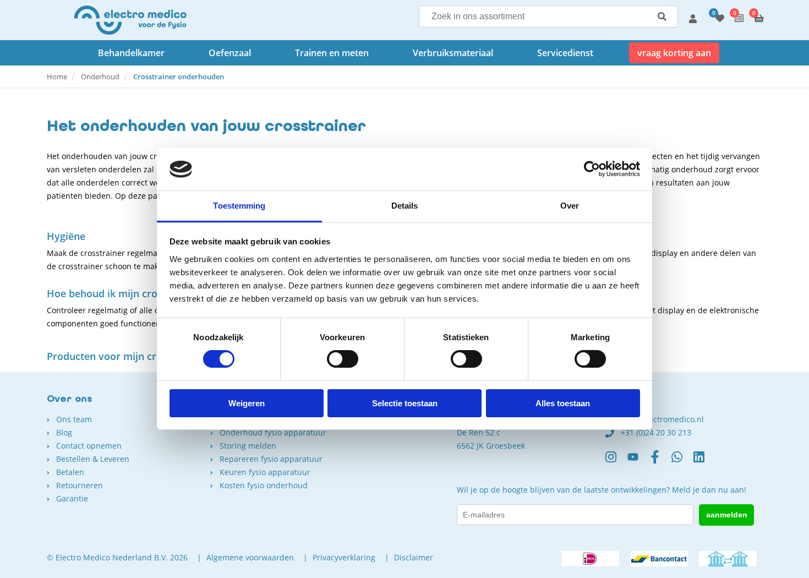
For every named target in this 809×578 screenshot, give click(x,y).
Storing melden (248, 445)
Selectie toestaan (405, 403)
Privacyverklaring (344, 557)
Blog (64, 432)
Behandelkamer (131, 53)
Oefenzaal (230, 53)
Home (57, 76)
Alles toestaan (562, 403)
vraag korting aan (674, 53)
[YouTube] (638, 461)
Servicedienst (565, 53)
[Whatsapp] (682, 461)
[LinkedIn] (704, 461)
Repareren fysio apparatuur (271, 459)
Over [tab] (569, 205)
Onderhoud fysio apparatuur (273, 432)
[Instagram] (616, 461)
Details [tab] (404, 205)
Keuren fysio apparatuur (265, 472)
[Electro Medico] (130, 20)
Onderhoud (100, 76)
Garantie (72, 498)
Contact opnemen (89, 445)
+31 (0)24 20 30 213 (656, 432)
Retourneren (79, 485)
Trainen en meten (332, 53)
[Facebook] (660, 461)
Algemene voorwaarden (250, 557)
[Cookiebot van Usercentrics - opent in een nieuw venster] (592, 169)
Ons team (74, 419)
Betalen (70, 472)
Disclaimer (413, 557)
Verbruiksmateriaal (453, 53)
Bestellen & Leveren (92, 459)
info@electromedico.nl (662, 419)
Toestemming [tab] (239, 205)
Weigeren (246, 403)
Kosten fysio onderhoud (264, 485)
